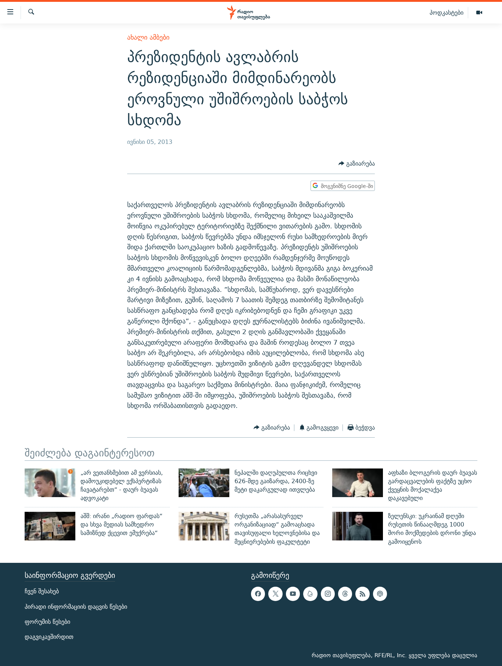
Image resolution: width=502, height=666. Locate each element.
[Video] (479, 13)
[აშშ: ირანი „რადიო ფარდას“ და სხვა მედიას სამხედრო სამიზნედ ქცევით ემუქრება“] (50, 526)
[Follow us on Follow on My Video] (310, 594)
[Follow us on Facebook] (258, 594)
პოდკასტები (446, 12)
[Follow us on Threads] (345, 594)
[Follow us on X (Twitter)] (275, 594)
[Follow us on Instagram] (328, 594)
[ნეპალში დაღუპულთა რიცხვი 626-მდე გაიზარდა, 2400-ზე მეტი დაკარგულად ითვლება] (204, 482)
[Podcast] (380, 594)
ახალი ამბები (148, 37)
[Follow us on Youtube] (293, 594)
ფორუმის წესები (47, 621)
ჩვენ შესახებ (42, 591)
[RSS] (362, 594)
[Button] (356, 164)
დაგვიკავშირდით (49, 636)
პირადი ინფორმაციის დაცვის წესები (76, 606)
